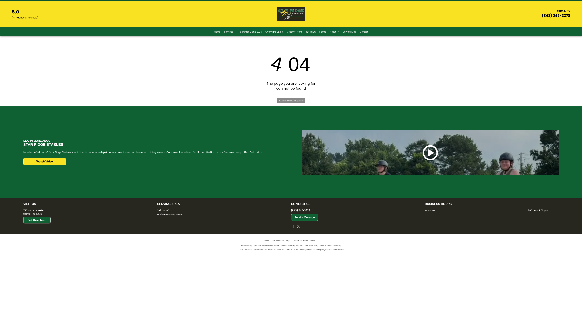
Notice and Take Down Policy (307, 245)
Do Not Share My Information (267, 245)
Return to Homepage (291, 100)
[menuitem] (217, 31)
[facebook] (293, 226)
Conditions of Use (287, 245)
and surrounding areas (169, 214)
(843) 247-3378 (556, 15)
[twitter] (298, 226)
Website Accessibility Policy (330, 245)
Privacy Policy (246, 245)
